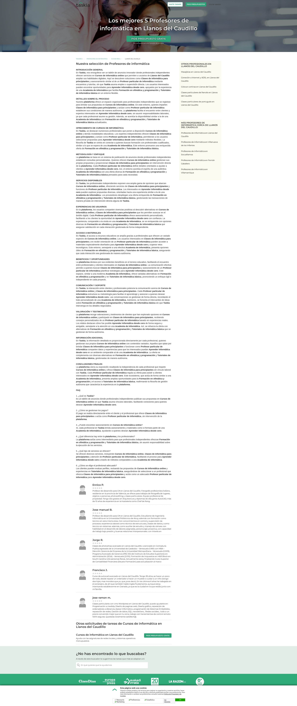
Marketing (120, 702)
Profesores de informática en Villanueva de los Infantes (199, 144)
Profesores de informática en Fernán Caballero (198, 162)
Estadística (150, 700)
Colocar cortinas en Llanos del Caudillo (198, 87)
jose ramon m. (101, 597)
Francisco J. (100, 570)
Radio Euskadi (132, 682)
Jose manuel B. (102, 509)
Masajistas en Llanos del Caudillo (196, 72)
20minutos (155, 682)
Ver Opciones (167, 701)
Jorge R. (97, 540)
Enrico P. (98, 484)
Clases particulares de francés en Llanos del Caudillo (199, 94)
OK (180, 700)
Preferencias (135, 700)
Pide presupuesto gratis (148, 38)
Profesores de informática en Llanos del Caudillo (199, 134)
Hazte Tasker (175, 4)
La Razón (177, 682)
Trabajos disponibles (129, 4)
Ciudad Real (115, 59)
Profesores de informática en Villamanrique (194, 171)
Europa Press (109, 682)
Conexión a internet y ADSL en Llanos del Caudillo (200, 79)
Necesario (120, 700)
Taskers (79, 59)
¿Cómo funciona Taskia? (104, 4)
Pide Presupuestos (196, 4)
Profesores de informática (97, 59)
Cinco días (87, 682)
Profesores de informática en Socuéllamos (194, 153)
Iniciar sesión (215, 4)
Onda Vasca (200, 682)
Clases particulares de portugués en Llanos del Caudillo (197, 103)
